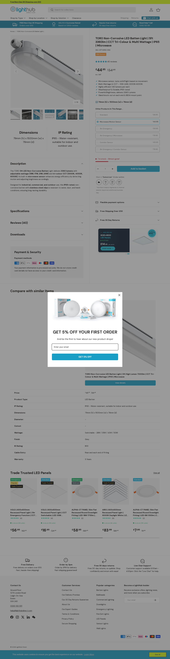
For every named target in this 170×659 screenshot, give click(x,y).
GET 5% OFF (85, 356)
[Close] (119, 295)
